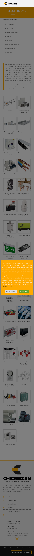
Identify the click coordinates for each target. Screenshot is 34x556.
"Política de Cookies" (8, 286)
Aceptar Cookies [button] (24, 291)
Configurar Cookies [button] (11, 291)
